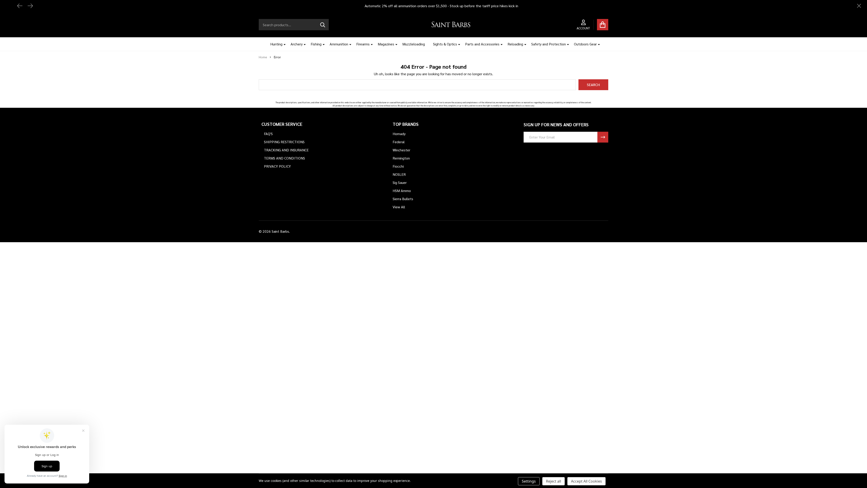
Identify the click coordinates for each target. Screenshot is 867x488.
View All (399, 206)
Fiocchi (398, 166)
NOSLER (399, 174)
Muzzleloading (413, 44)
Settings (529, 481)
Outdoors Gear (585, 44)
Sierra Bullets (403, 198)
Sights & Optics (445, 44)
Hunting (276, 44)
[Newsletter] (602, 137)
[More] (283, 44)
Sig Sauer (400, 182)
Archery (297, 44)
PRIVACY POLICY (277, 166)
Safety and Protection (548, 44)
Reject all (553, 481)
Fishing (316, 44)
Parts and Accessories (482, 44)
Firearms (363, 44)
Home (263, 57)
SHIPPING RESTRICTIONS (284, 141)
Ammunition (339, 44)
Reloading (515, 44)
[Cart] (602, 24)
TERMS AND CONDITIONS (284, 158)
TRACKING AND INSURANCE (286, 150)
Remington (401, 158)
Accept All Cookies (586, 481)
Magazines (386, 44)
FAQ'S (268, 133)
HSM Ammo (402, 190)
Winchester (401, 150)
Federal (399, 141)
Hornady (399, 133)
